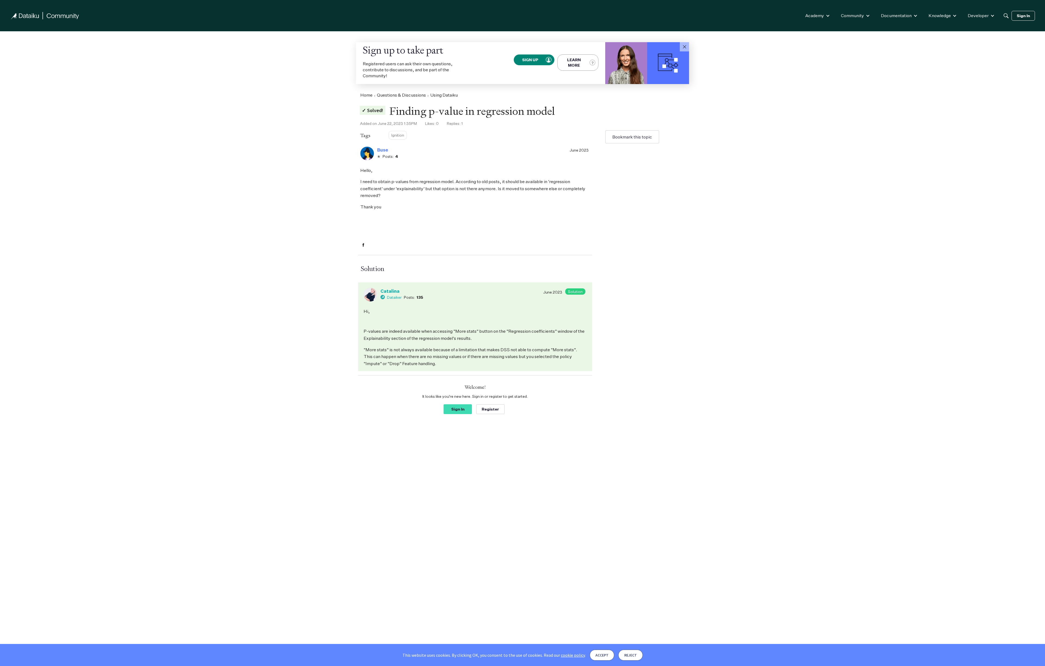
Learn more (574, 62)
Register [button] (490, 409)
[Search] (1006, 16)
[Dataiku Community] (45, 15)
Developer (978, 15)
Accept (601, 655)
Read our (564, 655)
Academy (814, 15)
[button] (684, 46)
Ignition (397, 135)
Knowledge (940, 15)
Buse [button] (382, 150)
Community (852, 15)
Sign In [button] (458, 409)
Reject (630, 655)
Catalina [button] (389, 291)
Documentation (896, 15)
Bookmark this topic (632, 137)
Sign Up (530, 59)
